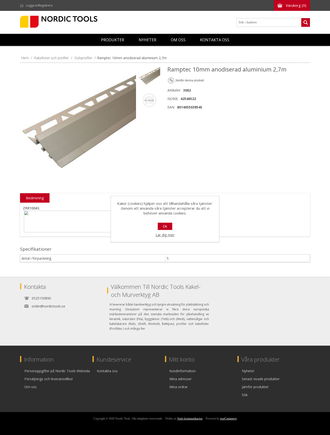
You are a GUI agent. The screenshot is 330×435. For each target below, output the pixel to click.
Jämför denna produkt (189, 80)
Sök (305, 22)
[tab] (35, 198)
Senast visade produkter (261, 379)
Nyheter (147, 40)
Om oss (178, 40)
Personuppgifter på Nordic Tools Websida (57, 371)
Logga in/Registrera (39, 5)
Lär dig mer (165, 234)
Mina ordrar (178, 387)
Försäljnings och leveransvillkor (48, 379)
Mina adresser (180, 379)
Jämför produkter (255, 387)
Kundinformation (182, 371)
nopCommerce (228, 418)
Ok (165, 226)
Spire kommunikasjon (189, 418)
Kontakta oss (214, 40)
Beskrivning (35, 198)
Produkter (112, 40)
